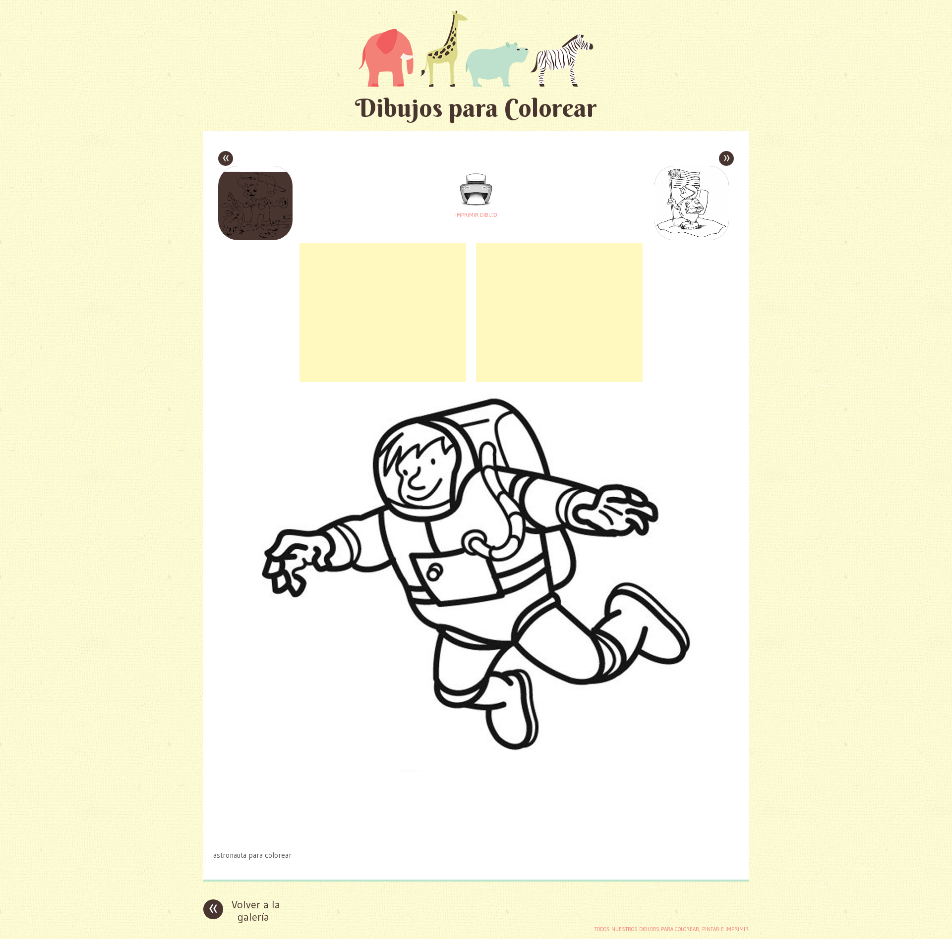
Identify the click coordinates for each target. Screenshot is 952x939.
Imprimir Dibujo (476, 214)
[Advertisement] (382, 312)
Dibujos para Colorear (476, 108)
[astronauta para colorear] (476, 835)
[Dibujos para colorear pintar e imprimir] (476, 48)
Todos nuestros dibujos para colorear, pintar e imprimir (672, 929)
